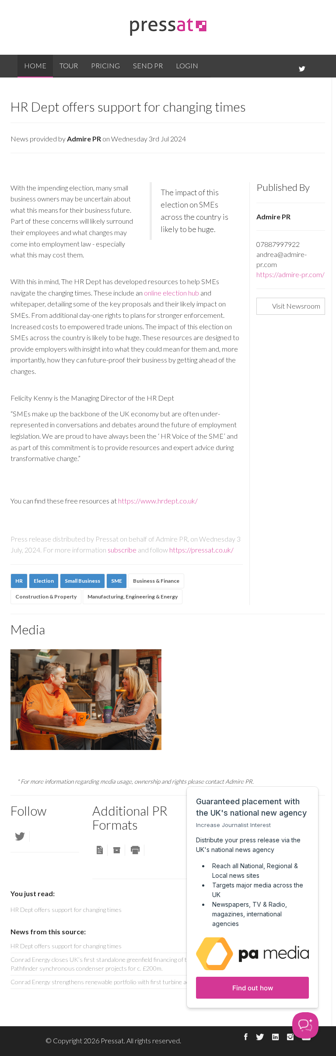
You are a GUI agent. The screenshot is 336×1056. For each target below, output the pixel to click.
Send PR (148, 65)
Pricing (105, 65)
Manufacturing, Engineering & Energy (133, 596)
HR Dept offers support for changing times (66, 946)
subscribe (122, 550)
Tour (69, 65)
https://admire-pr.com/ (290, 274)
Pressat (112, 1040)
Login (187, 65)
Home (35, 65)
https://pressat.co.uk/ (201, 550)
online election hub (171, 293)
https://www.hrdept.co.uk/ (158, 500)
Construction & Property (46, 596)
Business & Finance (156, 580)
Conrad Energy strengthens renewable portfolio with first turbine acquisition (111, 982)
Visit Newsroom (296, 306)
